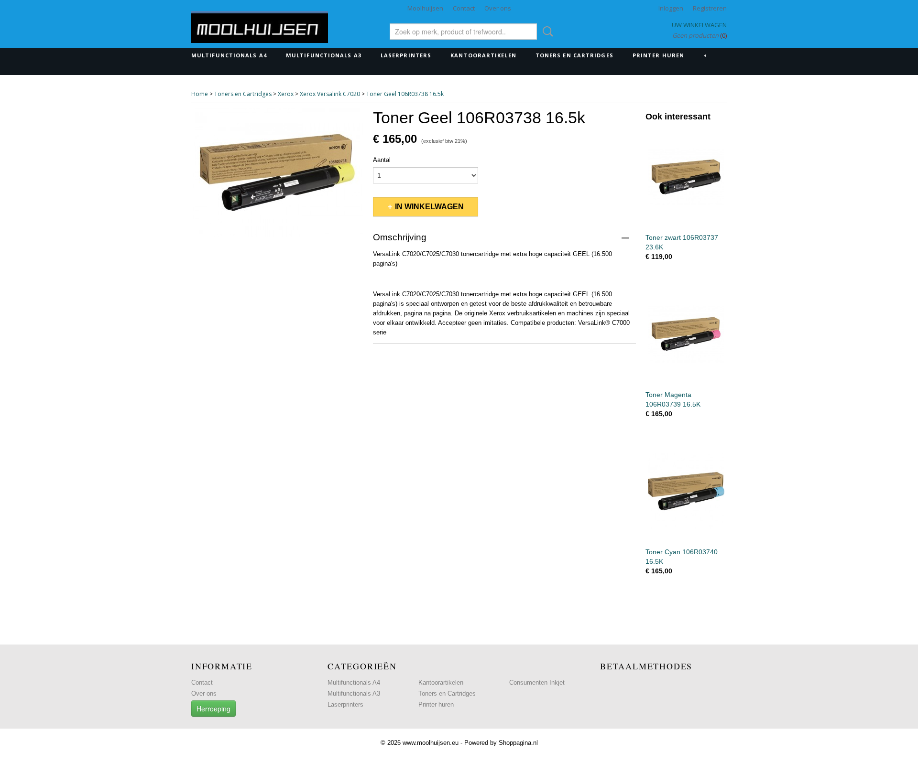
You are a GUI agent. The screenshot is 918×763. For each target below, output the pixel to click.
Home (199, 94)
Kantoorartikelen (483, 55)
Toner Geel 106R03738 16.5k (405, 94)
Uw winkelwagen (699, 25)
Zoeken (546, 31)
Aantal (382, 159)
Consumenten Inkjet (537, 682)
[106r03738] (277, 172)
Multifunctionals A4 (229, 55)
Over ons (497, 8)
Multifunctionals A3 (323, 55)
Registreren (710, 8)
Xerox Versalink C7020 (330, 94)
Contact (464, 8)
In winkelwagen (429, 207)
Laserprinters (406, 55)
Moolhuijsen (425, 8)
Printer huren (658, 55)
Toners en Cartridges (574, 55)
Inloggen (670, 8)
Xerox (286, 94)
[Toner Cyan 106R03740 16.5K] (686, 491)
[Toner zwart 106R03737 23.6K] (686, 177)
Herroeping (213, 708)
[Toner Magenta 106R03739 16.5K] (686, 334)
